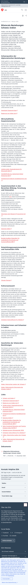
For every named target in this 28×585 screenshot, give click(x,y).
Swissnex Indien (5, 229)
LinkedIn (13, 535)
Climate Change (5, 280)
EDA (6, 10)
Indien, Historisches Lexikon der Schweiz (12, 384)
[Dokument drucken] (22, 15)
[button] (25, 504)
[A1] (10, 196)
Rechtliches (11, 575)
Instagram (19, 532)
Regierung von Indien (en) (8, 113)
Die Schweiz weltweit (8, 551)
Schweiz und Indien (8, 398)
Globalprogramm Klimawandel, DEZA (13, 430)
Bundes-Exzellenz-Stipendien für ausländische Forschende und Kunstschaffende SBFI (10, 240)
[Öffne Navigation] (26, 9)
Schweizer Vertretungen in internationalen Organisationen (11, 556)
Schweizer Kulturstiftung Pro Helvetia (12, 320)
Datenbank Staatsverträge (8, 110)
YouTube (5, 535)
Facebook (6, 532)
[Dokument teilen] (26, 15)
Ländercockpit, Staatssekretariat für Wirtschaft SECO (11, 170)
